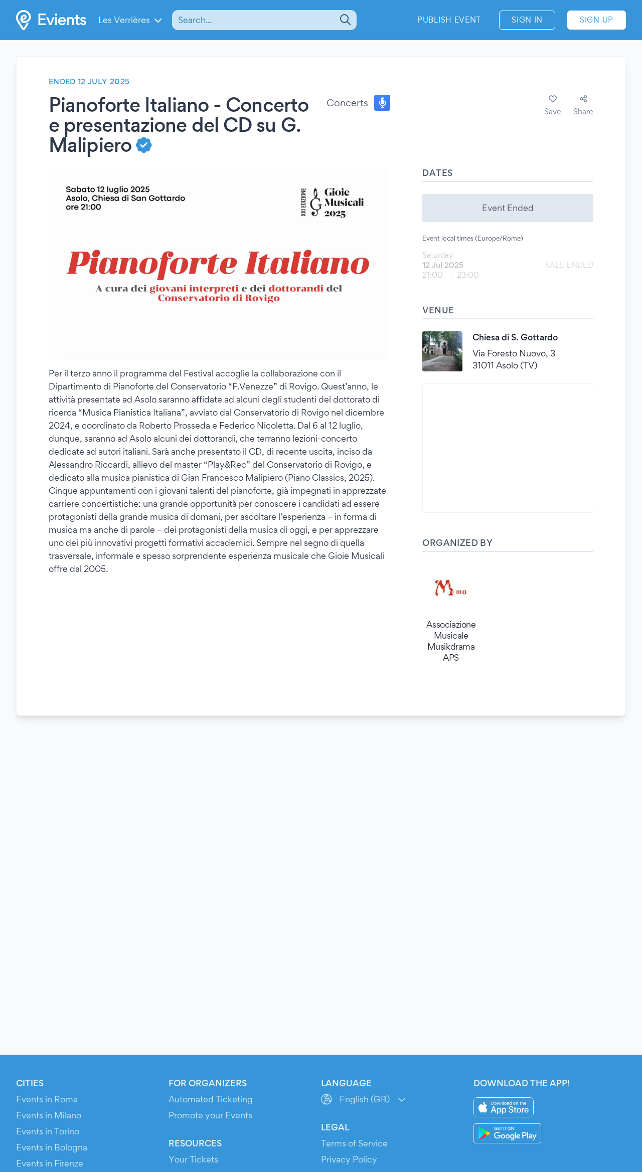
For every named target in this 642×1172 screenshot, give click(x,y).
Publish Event (449, 20)
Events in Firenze (49, 1163)
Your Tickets (193, 1159)
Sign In (527, 20)
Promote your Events (210, 1115)
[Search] (344, 20)
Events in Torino (47, 1131)
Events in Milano (48, 1115)
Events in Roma (47, 1099)
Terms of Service (354, 1143)
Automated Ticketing (211, 1099)
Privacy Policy (349, 1159)
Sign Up (596, 20)
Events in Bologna (51, 1147)
